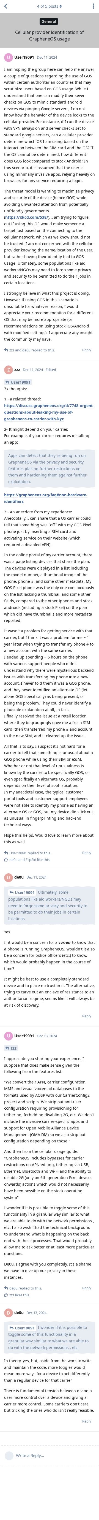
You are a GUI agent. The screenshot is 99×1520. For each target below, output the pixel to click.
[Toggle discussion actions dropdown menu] (93, 6)
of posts (47, 6)
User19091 (21, 382)
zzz (13, 1048)
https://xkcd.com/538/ (26, 217)
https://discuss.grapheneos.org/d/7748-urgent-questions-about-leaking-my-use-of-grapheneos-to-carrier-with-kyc (49, 412)
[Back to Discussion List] (5, 6)
